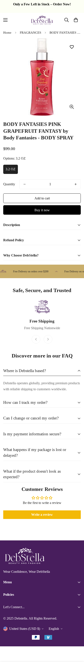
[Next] (48, 339)
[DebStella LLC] (42, 20)
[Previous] (36, 339)
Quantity (9, 184)
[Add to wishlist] (71, 47)
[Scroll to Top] (76, 639)
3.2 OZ (11, 169)
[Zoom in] (71, 107)
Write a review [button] (42, 514)
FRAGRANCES (30, 32)
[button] (76, 20)
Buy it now (42, 210)
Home (7, 32)
